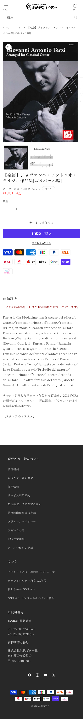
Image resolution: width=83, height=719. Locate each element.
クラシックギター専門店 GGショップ (31, 572)
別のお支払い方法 (41, 242)
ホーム (7, 27)
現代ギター (46, 705)
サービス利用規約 (19, 495)
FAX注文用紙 (16, 539)
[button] (6, 5)
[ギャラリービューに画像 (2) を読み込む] (41, 157)
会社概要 (13, 469)
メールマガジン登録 (20, 548)
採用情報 (13, 487)
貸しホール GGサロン (21, 589)
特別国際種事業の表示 (22, 513)
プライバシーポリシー (22, 521)
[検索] (75, 17)
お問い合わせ (16, 530)
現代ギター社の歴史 (20, 478)
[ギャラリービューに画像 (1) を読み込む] (16, 157)
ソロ (18, 27)
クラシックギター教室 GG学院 (27, 580)
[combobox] (41, 17)
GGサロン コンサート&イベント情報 (31, 598)
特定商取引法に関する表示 (25, 504)
